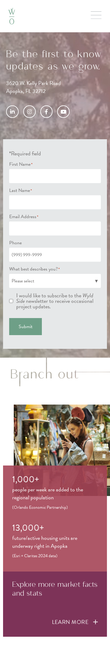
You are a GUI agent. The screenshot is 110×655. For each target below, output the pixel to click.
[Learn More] (95, 622)
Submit (25, 327)
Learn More (70, 622)
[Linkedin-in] (12, 111)
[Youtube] (63, 111)
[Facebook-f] (46, 111)
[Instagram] (29, 111)
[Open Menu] (96, 15)
